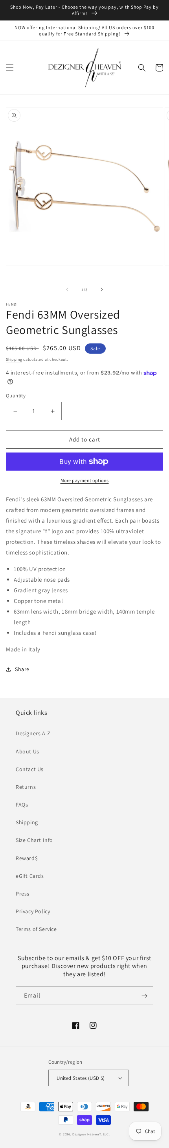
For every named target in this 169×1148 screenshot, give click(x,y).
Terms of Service (36, 929)
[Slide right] (101, 289)
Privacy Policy (33, 911)
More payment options (85, 480)
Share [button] (22, 669)
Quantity (16, 395)
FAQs (22, 804)
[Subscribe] (144, 996)
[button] (9, 67)
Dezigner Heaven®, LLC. (91, 1134)
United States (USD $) (81, 1078)
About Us (27, 751)
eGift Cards (30, 875)
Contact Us (30, 769)
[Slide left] (67, 289)
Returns (26, 786)
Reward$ (27, 858)
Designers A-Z (33, 733)
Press (22, 893)
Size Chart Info (34, 840)
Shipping (14, 359)
